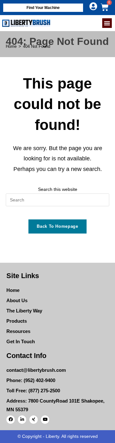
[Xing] (33, 419)
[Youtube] (45, 419)
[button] (107, 23)
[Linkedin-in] (22, 419)
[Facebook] (10, 419)
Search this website (57, 189)
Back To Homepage (57, 226)
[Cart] (104, 7)
